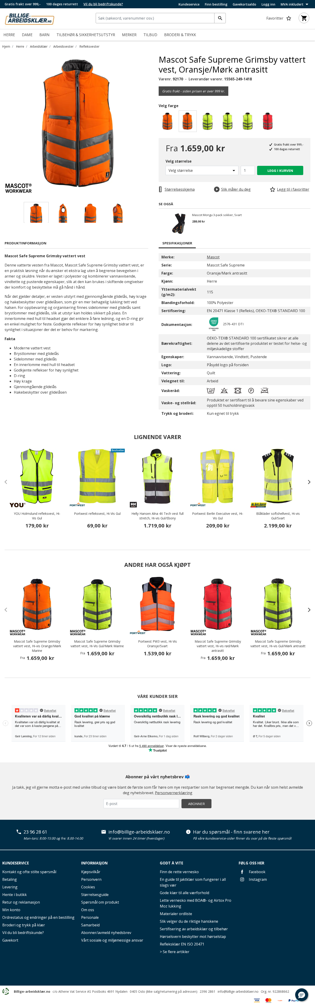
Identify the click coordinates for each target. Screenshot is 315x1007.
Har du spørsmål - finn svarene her (231, 832)
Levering (10, 887)
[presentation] (307, 481)
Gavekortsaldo (244, 4)
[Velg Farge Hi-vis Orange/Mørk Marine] (168, 122)
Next (155, 123)
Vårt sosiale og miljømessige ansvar (112, 940)
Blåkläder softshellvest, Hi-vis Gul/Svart (278, 515)
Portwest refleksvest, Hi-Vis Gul (97, 513)
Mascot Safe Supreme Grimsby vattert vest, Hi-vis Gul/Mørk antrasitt (278, 643)
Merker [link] (129, 34)
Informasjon (94, 863)
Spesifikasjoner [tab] (177, 243)
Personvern (91, 879)
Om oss (87, 909)
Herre (20, 46)
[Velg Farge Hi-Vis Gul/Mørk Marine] (208, 122)
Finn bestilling (216, 4)
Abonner (196, 803)
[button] (301, 994)
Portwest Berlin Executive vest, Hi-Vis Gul (217, 515)
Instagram (257, 879)
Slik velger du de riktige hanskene (189, 921)
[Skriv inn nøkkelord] (220, 18)
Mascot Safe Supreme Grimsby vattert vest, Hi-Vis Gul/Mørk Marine (97, 643)
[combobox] (161, 18)
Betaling (9, 879)
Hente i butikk (14, 894)
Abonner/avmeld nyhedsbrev (106, 932)
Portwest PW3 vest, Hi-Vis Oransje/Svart (157, 643)
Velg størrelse (179, 161)
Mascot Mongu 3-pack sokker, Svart (217, 215)
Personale (90, 917)
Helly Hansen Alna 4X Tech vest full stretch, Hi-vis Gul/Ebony (157, 515)
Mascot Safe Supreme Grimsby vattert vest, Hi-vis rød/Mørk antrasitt (218, 646)
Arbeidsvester (63, 46)
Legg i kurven (280, 170)
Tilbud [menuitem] (150, 34)
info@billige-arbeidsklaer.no (139, 832)
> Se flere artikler (174, 951)
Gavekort (10, 940)
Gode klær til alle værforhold (184, 892)
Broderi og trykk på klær (23, 925)
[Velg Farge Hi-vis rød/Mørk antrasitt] (268, 122)
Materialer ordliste (176, 913)
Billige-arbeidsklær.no (32, 991)
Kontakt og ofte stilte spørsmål (29, 871)
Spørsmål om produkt (100, 902)
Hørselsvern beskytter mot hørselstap (193, 936)
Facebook (256, 871)
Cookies (88, 887)
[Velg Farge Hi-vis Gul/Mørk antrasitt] (248, 122)
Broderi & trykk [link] (180, 34)
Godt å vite (171, 863)
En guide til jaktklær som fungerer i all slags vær (193, 882)
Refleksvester (89, 46)
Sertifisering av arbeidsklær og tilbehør (194, 928)
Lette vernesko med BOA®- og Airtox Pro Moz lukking (195, 903)
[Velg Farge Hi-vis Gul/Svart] (228, 122)
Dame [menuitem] (27, 34)
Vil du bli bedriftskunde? (23, 932)
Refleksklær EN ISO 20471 (182, 944)
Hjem (6, 46)
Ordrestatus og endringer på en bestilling (38, 917)
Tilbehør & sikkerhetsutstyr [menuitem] (85, 34)
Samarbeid (90, 925)
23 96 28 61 (35, 832)
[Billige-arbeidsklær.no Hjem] (29, 18)
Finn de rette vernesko (179, 871)
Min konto (11, 909)
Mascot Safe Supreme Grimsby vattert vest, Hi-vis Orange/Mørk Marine (37, 646)
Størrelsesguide (95, 894)
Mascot (213, 257)
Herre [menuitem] (9, 34)
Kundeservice (188, 4)
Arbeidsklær (39, 46)
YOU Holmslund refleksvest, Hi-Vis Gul (37, 515)
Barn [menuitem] (44, 34)
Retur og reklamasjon (21, 902)
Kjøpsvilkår (90, 871)
